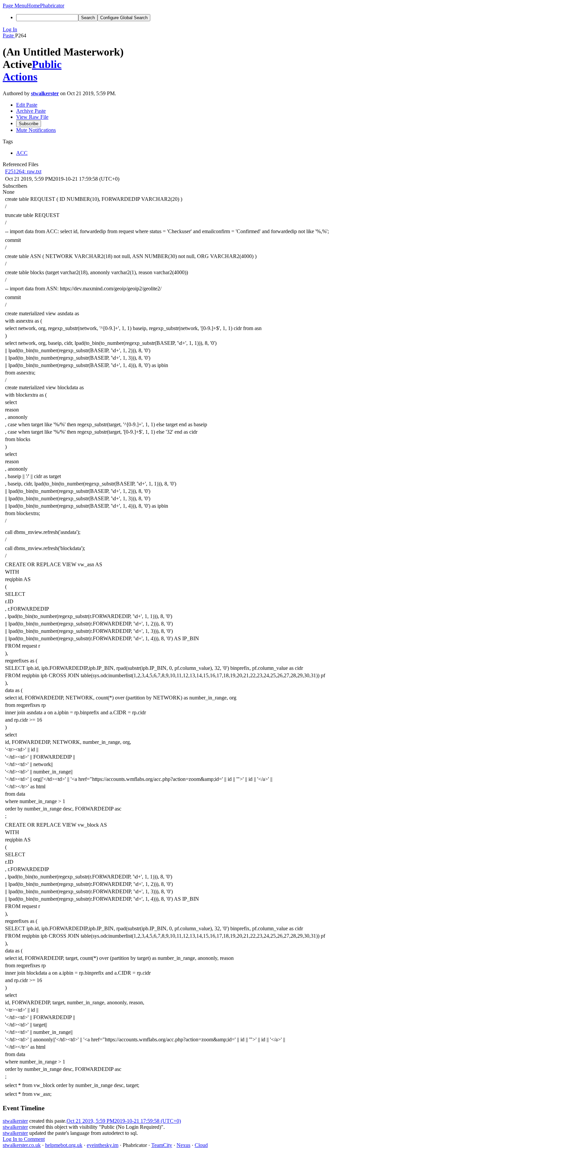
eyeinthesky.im (102, 1145)
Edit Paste (26, 105)
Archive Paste (31, 111)
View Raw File (32, 117)
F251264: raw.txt (23, 171)
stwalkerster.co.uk (22, 1145)
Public (47, 64)
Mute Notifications (36, 130)
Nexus (183, 1145)
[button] (15, 5)
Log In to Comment (24, 1139)
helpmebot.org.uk (63, 1145)
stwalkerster (45, 93)
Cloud (201, 1145)
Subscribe (28, 123)
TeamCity (161, 1145)
